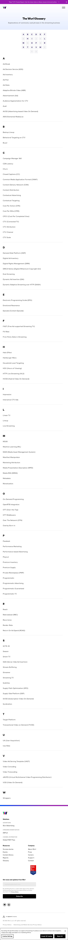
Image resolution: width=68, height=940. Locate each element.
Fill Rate (6, 332)
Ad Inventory (8, 75)
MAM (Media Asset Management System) (19, 452)
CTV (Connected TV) (11, 222)
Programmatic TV (10, 594)
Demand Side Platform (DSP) (14, 253)
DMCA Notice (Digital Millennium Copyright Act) (22, 269)
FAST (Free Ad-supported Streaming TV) (19, 326)
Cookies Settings (7, 936)
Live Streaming (9, 426)
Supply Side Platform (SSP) (13, 693)
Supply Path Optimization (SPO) (15, 688)
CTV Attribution (9, 227)
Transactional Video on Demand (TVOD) (18, 725)
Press (30, 852)
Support (31, 858)
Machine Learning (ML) (12, 447)
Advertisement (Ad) (10, 96)
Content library (8, 855)
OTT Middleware (9, 515)
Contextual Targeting (11, 201)
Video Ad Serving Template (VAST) (16, 761)
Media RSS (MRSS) (10, 473)
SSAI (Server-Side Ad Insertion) (15, 662)
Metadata (7, 478)
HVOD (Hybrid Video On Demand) (16, 379)
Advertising (7, 822)
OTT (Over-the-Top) (10, 510)
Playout (6, 557)
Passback (6, 541)
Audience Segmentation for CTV (15, 101)
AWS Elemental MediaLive (13, 117)
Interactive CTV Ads (10, 400)
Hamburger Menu (10, 358)
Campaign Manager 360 (12, 158)
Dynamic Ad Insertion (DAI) (13, 279)
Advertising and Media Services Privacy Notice (28, 925)
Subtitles (6, 683)
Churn (5, 169)
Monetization (8, 484)
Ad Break (6, 64)
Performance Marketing (12, 546)
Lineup (5, 421)
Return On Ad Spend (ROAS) (14, 630)
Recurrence (7, 620)
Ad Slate (6, 85)
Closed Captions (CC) (11, 174)
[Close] (65, 931)
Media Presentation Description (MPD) (18, 468)
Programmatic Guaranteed (13, 589)
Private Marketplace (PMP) (13, 573)
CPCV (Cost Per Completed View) (16, 216)
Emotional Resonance (11, 305)
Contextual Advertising (12, 195)
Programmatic (8, 578)
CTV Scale (7, 237)
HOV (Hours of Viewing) (12, 368)
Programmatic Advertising (13, 583)
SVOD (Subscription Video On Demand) (18, 699)
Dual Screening (9, 274)
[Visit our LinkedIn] (9, 904)
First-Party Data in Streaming (14, 337)
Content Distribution (11, 190)
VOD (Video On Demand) (12, 782)
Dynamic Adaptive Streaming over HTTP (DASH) (22, 285)
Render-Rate (8, 625)
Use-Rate (6, 746)
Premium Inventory (10, 562)
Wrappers (7, 798)
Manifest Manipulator (11, 457)
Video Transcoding (10, 772)
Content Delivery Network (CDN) (16, 185)
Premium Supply (9, 567)
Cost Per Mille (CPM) (11, 211)
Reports (5, 858)
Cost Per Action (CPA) (11, 206)
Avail (5, 106)
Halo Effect (7, 352)
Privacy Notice (15, 892)
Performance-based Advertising (15, 552)
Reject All (60, 936)
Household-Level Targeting (13, 363)
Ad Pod (5, 80)
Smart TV (6, 657)
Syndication (7, 704)
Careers (31, 855)
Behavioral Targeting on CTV (14, 138)
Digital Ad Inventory (10, 258)
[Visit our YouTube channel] (4, 904)
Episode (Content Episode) (13, 311)
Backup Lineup (8, 132)
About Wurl (32, 849)
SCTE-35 (6, 646)
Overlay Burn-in (9, 526)
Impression (7, 394)
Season (5, 651)
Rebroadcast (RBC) (10, 615)
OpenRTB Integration (11, 504)
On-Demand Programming (13, 499)
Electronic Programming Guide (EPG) (17, 300)
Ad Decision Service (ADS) (13, 69)
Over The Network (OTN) (12, 520)
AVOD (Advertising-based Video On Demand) (20, 111)
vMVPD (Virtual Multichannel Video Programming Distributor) (27, 777)
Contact (31, 860)
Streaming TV (8, 678)
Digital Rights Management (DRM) (16, 264)
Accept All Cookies (46, 936)
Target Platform (9, 720)
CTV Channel (8, 232)
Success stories (8, 849)
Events (5, 852)
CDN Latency (8, 164)
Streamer (6, 672)
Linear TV (6, 415)
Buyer (5, 143)
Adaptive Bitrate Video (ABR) (14, 90)
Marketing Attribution (11, 463)
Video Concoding (9, 767)
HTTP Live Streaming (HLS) (13, 374)
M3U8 (5, 441)
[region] (34, 934)
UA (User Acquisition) (11, 740)
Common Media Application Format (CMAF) (20, 179)
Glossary (6, 860)
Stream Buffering (10, 667)
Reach (5, 609)
